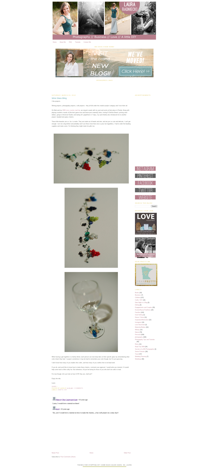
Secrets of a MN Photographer (144, 349)
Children (137, 297)
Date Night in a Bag (141, 302)
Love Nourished (140, 324)
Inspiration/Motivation (141, 320)
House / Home (139, 317)
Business (138, 295)
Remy (137, 344)
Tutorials (77, 42)
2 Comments (78, 388)
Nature (137, 332)
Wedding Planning (140, 356)
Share (54, 386)
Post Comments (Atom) (68, 457)
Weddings (138, 359)
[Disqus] (91, 423)
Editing (137, 305)
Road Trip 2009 (140, 346)
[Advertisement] (104, 87)
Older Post (127, 453)
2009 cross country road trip (71, 110)
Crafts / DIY (62, 389)
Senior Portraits (140, 351)
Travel (137, 354)
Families (137, 312)
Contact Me (87, 42)
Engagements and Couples (143, 307)
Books (137, 292)
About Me (63, 42)
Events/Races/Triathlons (143, 310)
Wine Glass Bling (59, 98)
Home (54, 42)
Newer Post (55, 453)
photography (139, 337)
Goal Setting (139, 315)
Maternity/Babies (140, 327)
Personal (138, 334)
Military (137, 329)
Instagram (138, 322)
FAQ (70, 42)
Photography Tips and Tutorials (145, 339)
